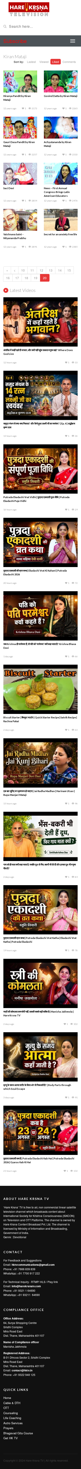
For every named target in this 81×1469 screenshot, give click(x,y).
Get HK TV (10, 1438)
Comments (69, 62)
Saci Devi (8, 188)
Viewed (44, 62)
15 (69, 270)
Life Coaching (12, 1418)
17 (17, 278)
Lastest (31, 62)
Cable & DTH (11, 1403)
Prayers (8, 1428)
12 (41, 270)
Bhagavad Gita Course (18, 1433)
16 (8, 278)
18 (26, 278)
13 (50, 270)
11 (32, 270)
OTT (6, 1408)
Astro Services (13, 1423)
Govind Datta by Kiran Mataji (60, 95)
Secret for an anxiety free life (60, 234)
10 (23, 270)
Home (7, 1398)
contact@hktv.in (22, 1370)
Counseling (10, 1413)
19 (35, 278)
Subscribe (15, 41)
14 (60, 270)
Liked (55, 62)
